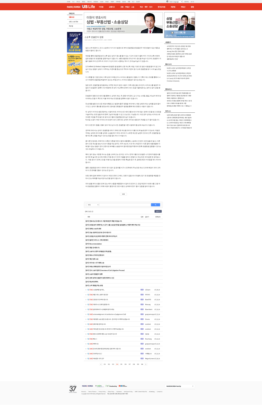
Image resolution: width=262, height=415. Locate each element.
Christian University (173, 81)
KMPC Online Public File (141, 391)
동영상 (83, 1)
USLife (101, 1)
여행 (129, 1)
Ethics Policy (111, 391)
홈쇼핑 (124, 1)
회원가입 (186, 1)
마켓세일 (118, 1)
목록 (123, 194)
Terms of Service (92, 391)
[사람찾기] (179, 42)
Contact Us (159, 391)
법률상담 (71, 17)
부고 (133, 1)
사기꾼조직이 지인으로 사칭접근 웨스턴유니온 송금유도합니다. (179, 47)
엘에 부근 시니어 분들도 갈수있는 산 (177, 49)
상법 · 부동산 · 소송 (127, 7)
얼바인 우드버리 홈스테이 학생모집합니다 (179, 93)
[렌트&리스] (179, 89)
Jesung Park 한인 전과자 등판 (175, 51)
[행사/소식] (179, 64)
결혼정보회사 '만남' (172, 59)
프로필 (71, 26)
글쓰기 (158, 211)
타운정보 (96, 1)
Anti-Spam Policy (128, 391)
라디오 (78, 1)
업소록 (137, 1)
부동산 (106, 1)
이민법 (101, 7)
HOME (68, 1)
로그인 (192, 1)
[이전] (100, 364)
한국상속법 (161, 7)
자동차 (112, 1)
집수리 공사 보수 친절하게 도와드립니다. (178, 125)
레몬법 (173, 7)
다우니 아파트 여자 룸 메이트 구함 (176, 103)
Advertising (151, 391)
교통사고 (112, 7)
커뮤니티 (89, 1)
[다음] (145, 364)
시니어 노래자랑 (171, 71)
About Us (83, 391)
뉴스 (73, 1)
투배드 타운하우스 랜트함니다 (175, 98)
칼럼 (192, 7)
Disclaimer (119, 391)
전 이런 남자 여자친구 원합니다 (176, 56)
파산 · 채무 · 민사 (146, 7)
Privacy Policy (102, 391)
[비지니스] (179, 111)
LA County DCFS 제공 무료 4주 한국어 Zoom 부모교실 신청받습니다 (178, 79)
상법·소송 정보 (73, 21)
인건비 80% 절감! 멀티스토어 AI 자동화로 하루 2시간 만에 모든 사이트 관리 (179, 116)
